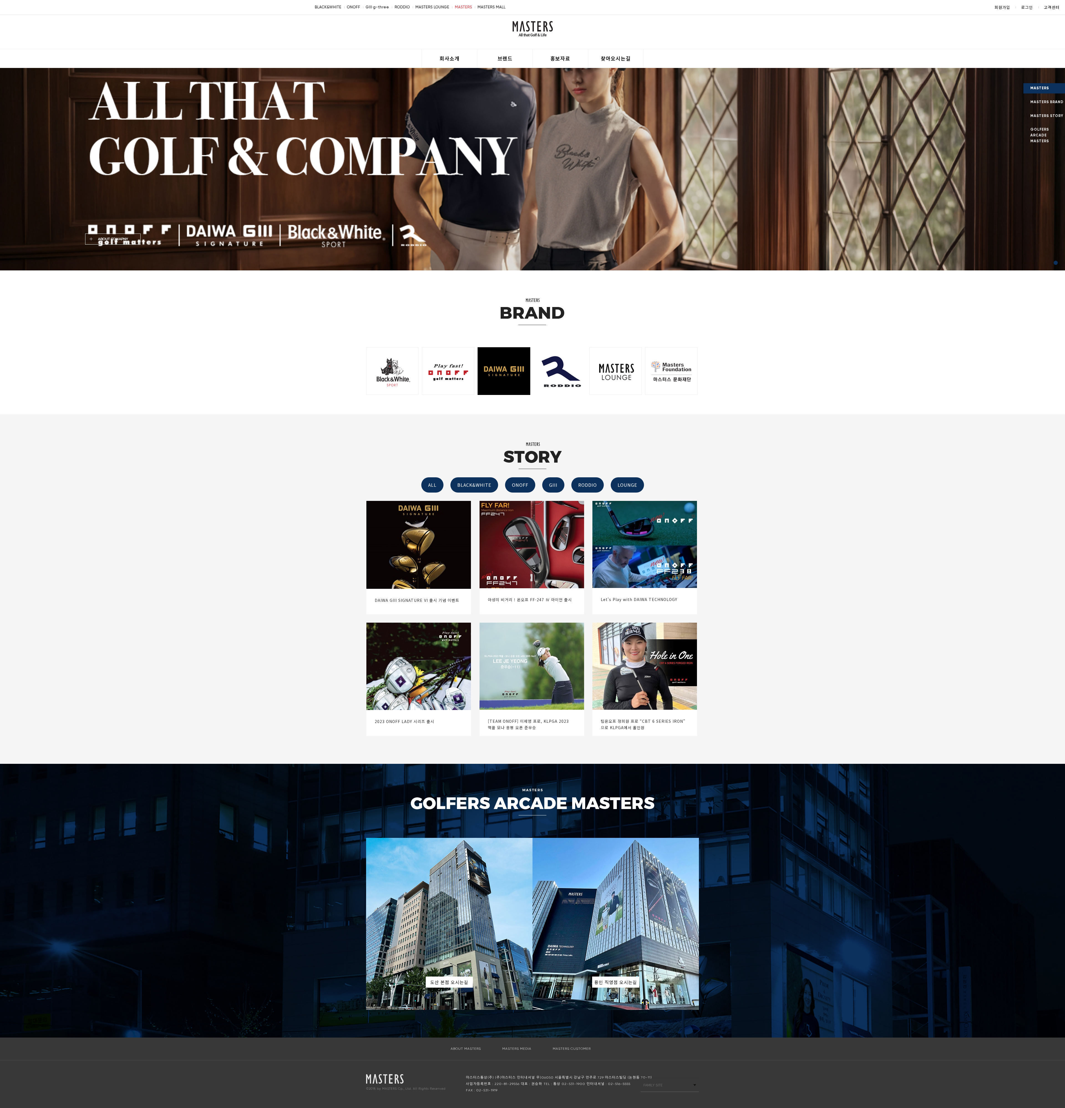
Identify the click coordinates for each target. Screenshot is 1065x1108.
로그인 (1027, 7)
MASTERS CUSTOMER (572, 1049)
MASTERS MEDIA (516, 1049)
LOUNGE (627, 484)
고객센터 (1051, 7)
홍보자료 (560, 58)
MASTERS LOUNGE (432, 7)
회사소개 (450, 58)
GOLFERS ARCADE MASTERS (1039, 135)
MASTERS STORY (1046, 116)
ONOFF (353, 7)
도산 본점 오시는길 (449, 982)
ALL (432, 484)
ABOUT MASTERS (466, 1049)
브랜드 (505, 58)
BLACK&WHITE (328, 7)
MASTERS (463, 7)
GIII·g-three (377, 7)
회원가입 (1002, 7)
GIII (553, 484)
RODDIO (402, 7)
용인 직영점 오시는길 (615, 982)
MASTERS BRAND (1047, 102)
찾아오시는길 (616, 58)
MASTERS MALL (492, 7)
